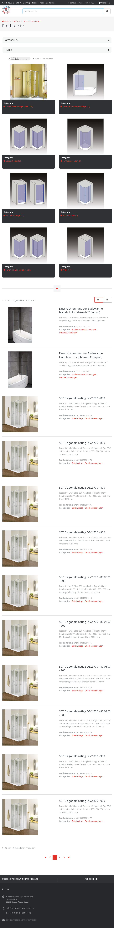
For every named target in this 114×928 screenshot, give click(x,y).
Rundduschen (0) (70, 215)
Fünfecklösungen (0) (71, 161)
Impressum (83, 3)
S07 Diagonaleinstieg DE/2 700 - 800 (82, 398)
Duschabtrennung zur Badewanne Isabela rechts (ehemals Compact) (81, 355)
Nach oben (89, 879)
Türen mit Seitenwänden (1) (18, 269)
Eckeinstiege (78, 418)
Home (6, 21)
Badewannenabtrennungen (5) (76, 106)
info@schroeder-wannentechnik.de (40, 3)
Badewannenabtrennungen (84, 329)
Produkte (16, 21)
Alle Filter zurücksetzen (33, 58)
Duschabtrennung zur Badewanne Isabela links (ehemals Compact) (81, 310)
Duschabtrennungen (32, 21)
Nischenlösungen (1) (14, 215)
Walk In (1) (67, 269)
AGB (92, 3)
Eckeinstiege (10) (13, 161)
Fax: (7, 913)
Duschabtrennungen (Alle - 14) (19, 106)
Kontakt (72, 3)
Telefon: (9, 908)
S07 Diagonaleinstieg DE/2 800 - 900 (82, 756)
